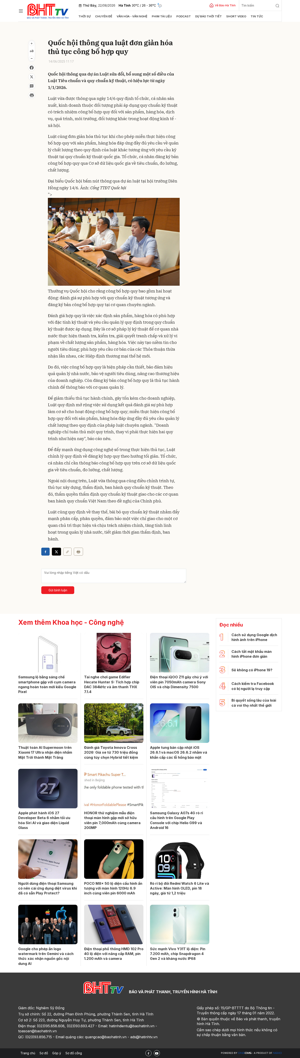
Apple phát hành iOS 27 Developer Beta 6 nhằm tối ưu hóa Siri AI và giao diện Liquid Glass (44, 820)
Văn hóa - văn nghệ (132, 16)
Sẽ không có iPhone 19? (251, 670)
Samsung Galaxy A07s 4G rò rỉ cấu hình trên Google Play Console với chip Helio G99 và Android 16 (176, 820)
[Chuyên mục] (20, 11)
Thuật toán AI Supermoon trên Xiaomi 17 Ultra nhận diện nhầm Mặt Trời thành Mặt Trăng (45, 752)
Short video (236, 16)
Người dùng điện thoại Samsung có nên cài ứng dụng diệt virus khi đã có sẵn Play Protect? (47, 888)
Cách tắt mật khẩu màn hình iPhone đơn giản (251, 654)
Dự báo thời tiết (208, 16)
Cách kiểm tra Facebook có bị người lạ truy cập (252, 686)
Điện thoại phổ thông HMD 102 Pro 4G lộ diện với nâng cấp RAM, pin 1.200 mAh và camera (113, 954)
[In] (78, 552)
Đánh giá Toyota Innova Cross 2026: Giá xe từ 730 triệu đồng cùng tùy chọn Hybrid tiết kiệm (111, 752)
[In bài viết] (31, 95)
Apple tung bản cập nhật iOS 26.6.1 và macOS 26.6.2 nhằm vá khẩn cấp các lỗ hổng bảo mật (178, 752)
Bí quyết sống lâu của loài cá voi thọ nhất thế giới (253, 702)
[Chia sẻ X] (56, 552)
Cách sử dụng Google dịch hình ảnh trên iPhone (254, 637)
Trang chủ (27, 1053)
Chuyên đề (103, 16)
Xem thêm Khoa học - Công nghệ (71, 622)
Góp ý (56, 1053)
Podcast (183, 16)
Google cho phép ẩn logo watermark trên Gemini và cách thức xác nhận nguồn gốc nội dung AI (46, 956)
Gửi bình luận (58, 590)
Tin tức (257, 16)
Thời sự (84, 16)
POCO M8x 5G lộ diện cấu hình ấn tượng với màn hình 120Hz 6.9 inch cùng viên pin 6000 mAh (113, 888)
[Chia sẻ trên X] (31, 76)
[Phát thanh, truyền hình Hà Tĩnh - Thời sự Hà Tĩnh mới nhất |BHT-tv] (48, 10)
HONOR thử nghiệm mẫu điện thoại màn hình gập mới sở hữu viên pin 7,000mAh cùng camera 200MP (112, 820)
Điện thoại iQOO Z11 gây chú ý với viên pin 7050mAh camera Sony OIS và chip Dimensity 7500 (179, 682)
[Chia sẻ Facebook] (31, 67)
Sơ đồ (44, 1053)
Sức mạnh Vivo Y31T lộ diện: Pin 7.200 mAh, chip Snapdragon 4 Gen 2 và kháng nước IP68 (177, 954)
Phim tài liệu (162, 16)
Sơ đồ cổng (73, 1053)
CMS (244, 1053)
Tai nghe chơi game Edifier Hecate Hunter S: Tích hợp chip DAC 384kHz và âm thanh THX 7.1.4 (111, 684)
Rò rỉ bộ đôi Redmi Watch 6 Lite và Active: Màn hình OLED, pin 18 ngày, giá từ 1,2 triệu (179, 888)
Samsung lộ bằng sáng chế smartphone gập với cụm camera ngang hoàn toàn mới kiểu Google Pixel (47, 684)
